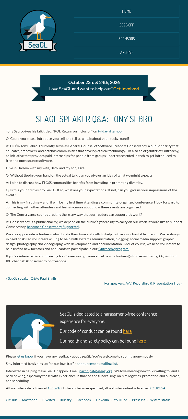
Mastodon (29, 400)
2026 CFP (126, 24)
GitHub (11, 400)
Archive (126, 52)
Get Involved (126, 88)
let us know (25, 356)
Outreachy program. (113, 249)
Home (126, 11)
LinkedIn (102, 400)
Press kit (138, 400)
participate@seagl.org (95, 371)
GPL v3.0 (54, 388)
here (127, 331)
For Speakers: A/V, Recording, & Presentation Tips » (143, 283)
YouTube (120, 400)
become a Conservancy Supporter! (53, 227)
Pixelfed (48, 400)
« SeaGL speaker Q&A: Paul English (32, 278)
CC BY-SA (157, 388)
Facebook (83, 400)
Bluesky (65, 400)
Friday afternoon (111, 131)
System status (160, 400)
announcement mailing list (97, 363)
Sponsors (126, 38)
